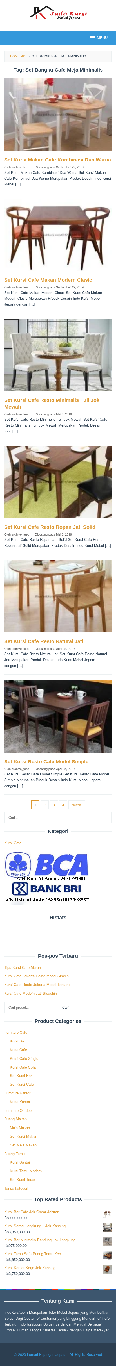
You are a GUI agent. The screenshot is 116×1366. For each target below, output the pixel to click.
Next (75, 804)
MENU (102, 38)
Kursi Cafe (12, 842)
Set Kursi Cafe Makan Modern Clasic (48, 280)
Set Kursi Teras (22, 1179)
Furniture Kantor (17, 1093)
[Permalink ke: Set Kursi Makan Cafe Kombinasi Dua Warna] (58, 117)
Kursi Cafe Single (24, 1058)
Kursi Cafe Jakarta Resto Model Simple (36, 975)
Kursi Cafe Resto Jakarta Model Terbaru (37, 984)
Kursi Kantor (20, 1101)
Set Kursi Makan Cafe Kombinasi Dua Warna (57, 160)
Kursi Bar (17, 1041)
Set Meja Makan (23, 1145)
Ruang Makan (15, 1118)
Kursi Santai (20, 1162)
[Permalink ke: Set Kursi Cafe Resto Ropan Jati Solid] (58, 484)
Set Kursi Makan (23, 1136)
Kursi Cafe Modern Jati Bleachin (30, 993)
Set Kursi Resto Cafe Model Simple (46, 761)
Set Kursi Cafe (22, 1084)
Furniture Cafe (15, 1032)
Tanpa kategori (16, 1188)
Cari (65, 1007)
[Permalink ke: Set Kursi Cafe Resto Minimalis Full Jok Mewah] (58, 357)
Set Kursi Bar (21, 1075)
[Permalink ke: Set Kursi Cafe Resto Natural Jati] (58, 598)
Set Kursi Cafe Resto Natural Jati (43, 641)
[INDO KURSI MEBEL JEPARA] (57, 12)
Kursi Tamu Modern (26, 1170)
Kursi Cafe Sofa (23, 1067)
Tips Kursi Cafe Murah (22, 967)
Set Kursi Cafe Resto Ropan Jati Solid (49, 527)
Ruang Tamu (14, 1153)
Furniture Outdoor (18, 1110)
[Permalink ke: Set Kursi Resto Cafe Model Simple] (58, 718)
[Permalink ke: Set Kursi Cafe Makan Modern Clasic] (58, 237)
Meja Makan (20, 1127)
